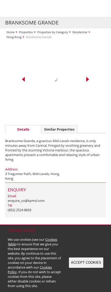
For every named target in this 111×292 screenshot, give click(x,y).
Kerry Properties (36, 8)
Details (23, 129)
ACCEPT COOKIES (86, 262)
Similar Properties (59, 129)
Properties (26, 32)
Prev (23, 79)
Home (10, 32)
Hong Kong (13, 37)
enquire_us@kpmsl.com (26, 200)
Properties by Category (52, 32)
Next (87, 79)
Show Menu (101, 8)
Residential (80, 32)
